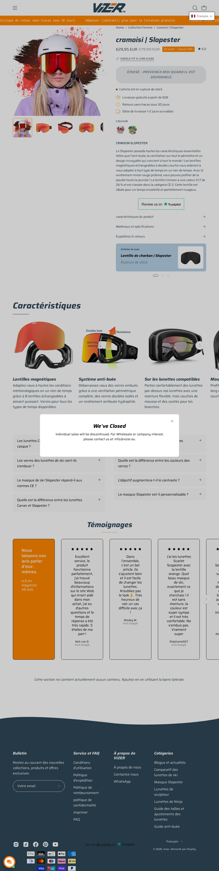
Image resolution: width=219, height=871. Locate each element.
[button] (202, 16)
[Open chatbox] (9, 862)
